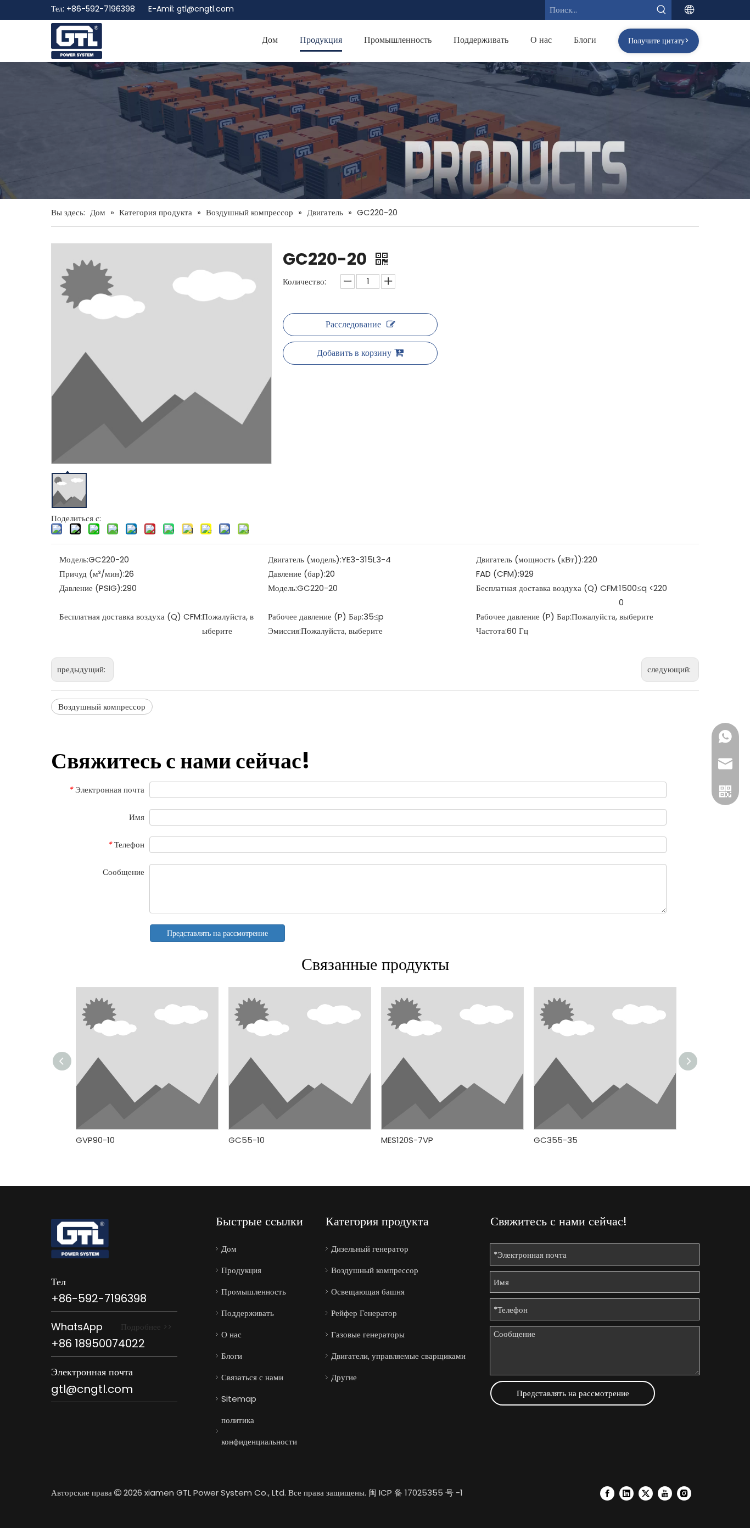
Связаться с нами (252, 1377)
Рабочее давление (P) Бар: (315, 616)
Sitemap (238, 1398)
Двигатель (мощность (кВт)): (530, 559)
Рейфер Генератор (364, 1313)
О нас (231, 1334)
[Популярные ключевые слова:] (661, 10)
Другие (344, 1377)
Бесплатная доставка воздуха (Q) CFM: (547, 588)
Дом (229, 1248)
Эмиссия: (284, 631)
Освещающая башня (368, 1291)
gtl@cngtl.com (205, 8)
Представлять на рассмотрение (217, 933)
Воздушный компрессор (101, 706)
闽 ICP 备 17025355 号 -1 (415, 1492)
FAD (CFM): (497, 573)
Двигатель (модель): (305, 559)
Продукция (241, 1270)
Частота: (491, 631)
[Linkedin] (626, 1493)
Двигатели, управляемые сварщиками (398, 1356)
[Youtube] (665, 1493)
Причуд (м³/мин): (92, 573)
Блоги (231, 1356)
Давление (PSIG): (90, 588)
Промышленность (253, 1291)
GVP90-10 (95, 1140)
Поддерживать (247, 1313)
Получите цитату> (658, 40)
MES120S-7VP (407, 1140)
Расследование (353, 324)
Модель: (73, 559)
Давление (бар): (297, 573)
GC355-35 (556, 1140)
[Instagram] (684, 1493)
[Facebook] (607, 1493)
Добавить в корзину (354, 353)
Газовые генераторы (368, 1334)
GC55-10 (246, 1140)
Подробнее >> (146, 1327)
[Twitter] (646, 1493)
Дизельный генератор (369, 1248)
